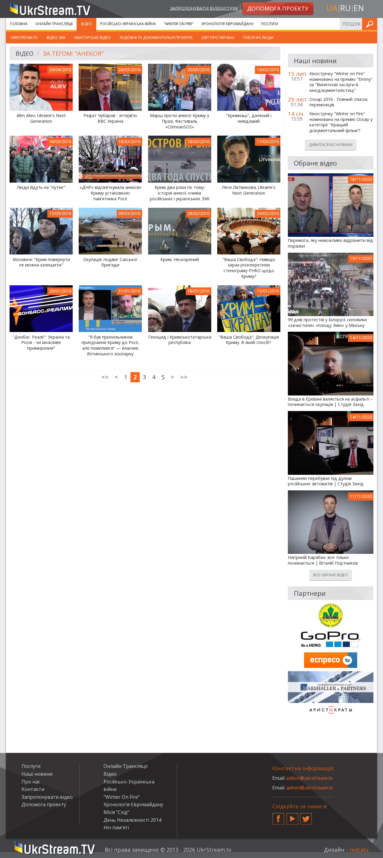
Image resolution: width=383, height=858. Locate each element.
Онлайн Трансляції (54, 23)
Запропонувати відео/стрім (204, 8)
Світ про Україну (217, 37)
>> (183, 377)
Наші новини (37, 774)
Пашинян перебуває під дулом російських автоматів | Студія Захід (326, 481)
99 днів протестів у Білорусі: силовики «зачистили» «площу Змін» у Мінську (327, 322)
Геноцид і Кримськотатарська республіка (179, 339)
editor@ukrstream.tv (309, 778)
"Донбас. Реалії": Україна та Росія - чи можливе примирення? (41, 342)
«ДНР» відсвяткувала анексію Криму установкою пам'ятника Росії (110, 193)
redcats (359, 849)
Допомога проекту (44, 804)
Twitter (306, 816)
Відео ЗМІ (56, 37)
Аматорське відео (92, 37)
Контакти (33, 789)
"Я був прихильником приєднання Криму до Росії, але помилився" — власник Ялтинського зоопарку (110, 345)
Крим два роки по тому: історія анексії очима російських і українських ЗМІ (179, 193)
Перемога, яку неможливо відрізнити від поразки (330, 243)
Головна (19, 23)
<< (105, 377)
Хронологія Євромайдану (227, 23)
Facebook (278, 816)
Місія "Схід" (116, 812)
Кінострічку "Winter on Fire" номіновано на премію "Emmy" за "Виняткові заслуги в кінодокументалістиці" (341, 82)
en (358, 7)
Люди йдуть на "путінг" (41, 187)
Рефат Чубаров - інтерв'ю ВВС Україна (110, 118)
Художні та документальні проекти (156, 37)
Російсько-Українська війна (128, 23)
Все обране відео (330, 574)
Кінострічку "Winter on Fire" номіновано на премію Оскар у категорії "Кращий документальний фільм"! (341, 122)
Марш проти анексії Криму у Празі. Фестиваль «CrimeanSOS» (179, 121)
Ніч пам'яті (116, 827)
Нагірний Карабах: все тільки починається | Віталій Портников (323, 560)
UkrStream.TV (24, 37)
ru (345, 7)
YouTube (292, 816)
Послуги (269, 23)
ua (331, 7)
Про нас (31, 781)
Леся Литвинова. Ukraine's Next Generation (249, 190)
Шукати (370, 24)
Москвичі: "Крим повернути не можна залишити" (41, 262)
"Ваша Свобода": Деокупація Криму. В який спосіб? (248, 339)
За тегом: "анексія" (73, 53)
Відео (86, 23)
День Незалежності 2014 (132, 820)
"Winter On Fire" (179, 23)
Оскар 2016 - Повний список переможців (338, 102)
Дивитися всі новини (330, 144)
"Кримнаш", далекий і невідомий (248, 118)
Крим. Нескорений (179, 259)
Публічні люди (258, 37)
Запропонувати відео (47, 797)
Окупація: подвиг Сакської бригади (110, 262)
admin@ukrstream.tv (309, 787)
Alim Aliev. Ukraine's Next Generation (41, 118)
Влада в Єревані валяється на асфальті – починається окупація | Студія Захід (330, 401)
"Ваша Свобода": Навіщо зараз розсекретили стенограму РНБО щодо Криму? (248, 268)
